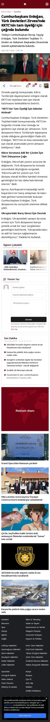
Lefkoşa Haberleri (9, 645)
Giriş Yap (14, 329)
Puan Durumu (7, 683)
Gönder (28, 319)
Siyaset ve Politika (33, 638)
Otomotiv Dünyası (34, 635)
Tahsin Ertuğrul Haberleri (36, 653)
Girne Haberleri (7, 653)
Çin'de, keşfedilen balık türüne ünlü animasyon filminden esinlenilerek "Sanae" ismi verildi (23, 536)
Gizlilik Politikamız (33, 690)
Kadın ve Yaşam (32, 623)
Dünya (4, 631)
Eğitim (4, 635)
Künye (28, 671)
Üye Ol (28, 679)
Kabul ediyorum (25, 715)
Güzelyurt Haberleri (9, 657)
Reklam (29, 687)
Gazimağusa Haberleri (10, 649)
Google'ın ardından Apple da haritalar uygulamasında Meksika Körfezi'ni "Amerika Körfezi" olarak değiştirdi (24, 355)
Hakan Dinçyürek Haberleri (37, 664)
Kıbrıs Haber (6, 12)
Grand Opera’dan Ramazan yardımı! (19, 463)
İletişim (29, 675)
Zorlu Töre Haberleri (34, 657)
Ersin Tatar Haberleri (34, 645)
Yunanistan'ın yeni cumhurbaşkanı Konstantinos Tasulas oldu (22, 368)
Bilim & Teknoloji (33, 619)
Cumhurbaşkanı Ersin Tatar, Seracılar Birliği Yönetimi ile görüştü (13, 268)
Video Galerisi (7, 679)
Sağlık (3, 638)
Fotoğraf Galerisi (8, 675)
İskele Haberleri (8, 661)
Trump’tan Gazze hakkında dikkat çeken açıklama (25, 376)
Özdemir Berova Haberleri (37, 661)
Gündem (17, 12)
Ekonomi (5, 623)
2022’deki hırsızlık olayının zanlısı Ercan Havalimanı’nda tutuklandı (21, 574)
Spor (3, 627)
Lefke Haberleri (7, 664)
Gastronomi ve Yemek (35, 627)
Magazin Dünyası (33, 631)
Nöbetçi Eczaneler (9, 687)
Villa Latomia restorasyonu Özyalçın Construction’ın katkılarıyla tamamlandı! (21, 498)
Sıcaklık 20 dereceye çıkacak (19, 362)
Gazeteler (5, 671)
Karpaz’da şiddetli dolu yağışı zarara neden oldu (24, 346)
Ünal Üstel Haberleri (34, 649)
